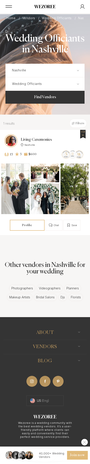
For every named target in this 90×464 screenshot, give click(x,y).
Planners (72, 288)
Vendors (29, 18)
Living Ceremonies (36, 140)
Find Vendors (45, 97)
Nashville (29, 144)
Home (12, 18)
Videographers (50, 288)
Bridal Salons (45, 297)
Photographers (22, 288)
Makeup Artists (19, 297)
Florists (76, 297)
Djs (63, 297)
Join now (77, 455)
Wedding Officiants (57, 18)
